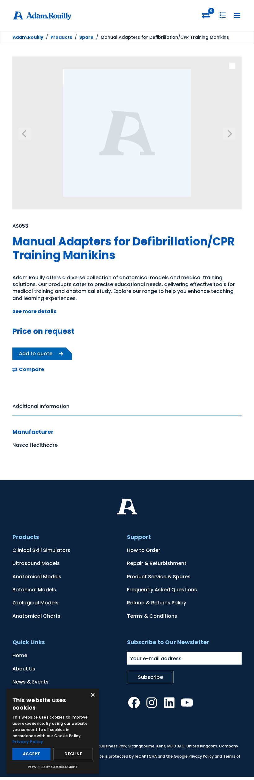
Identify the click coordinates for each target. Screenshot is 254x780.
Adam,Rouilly (28, 37)
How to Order (143, 550)
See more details (34, 311)
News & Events (30, 681)
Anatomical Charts (36, 616)
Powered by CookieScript (52, 766)
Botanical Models (34, 589)
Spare (86, 37)
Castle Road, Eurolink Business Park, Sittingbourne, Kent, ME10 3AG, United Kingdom (138, 746)
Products (61, 37)
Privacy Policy (201, 756)
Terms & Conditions (152, 616)
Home (19, 655)
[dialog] (52, 731)
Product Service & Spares (158, 576)
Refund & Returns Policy (156, 602)
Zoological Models (35, 602)
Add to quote (35, 353)
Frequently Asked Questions (162, 589)
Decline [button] (73, 753)
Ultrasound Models (36, 563)
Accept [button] (31, 753)
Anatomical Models (36, 576)
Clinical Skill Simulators (41, 550)
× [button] (92, 695)
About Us (23, 668)
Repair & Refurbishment (156, 563)
